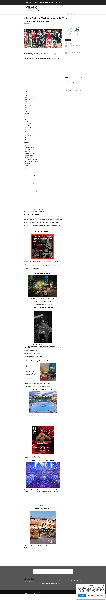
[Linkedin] (32, 26)
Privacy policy (75, 590)
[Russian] (62, 2)
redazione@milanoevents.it (55, 583)
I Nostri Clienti (54, 590)
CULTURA (30, 2)
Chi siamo (49, 590)
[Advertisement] (62, 8)
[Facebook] (72, 4)
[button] (103, 585)
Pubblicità (69, 590)
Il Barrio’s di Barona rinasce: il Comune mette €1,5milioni (73, 46)
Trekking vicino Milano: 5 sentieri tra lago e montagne (72, 53)
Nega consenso (91, 595)
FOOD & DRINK (42, 2)
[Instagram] (74, 4)
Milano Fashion (34, 489)
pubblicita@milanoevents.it (43, 587)
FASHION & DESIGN (36, 2)
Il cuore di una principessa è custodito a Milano (73, 56)
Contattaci (59, 590)
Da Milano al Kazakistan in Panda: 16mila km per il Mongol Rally (73, 50)
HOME (24, 2)
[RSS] (76, 4)
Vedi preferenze (100, 595)
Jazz (25, 547)
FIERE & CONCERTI (52, 2)
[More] (37, 26)
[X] (80, 4)
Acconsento (81, 595)
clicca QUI (48, 356)
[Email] (35, 26)
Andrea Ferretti (26, 23)
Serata (34, 497)
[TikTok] (78, 4)
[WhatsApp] (30, 26)
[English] (59, 2)
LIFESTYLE (46, 2)
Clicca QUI (50, 304)
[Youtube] (81, 4)
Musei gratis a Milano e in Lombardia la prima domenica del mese (73, 43)
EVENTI (27, 2)
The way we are (53, 218)
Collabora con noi (64, 590)
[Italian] (56, 2)
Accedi (41, 0)
